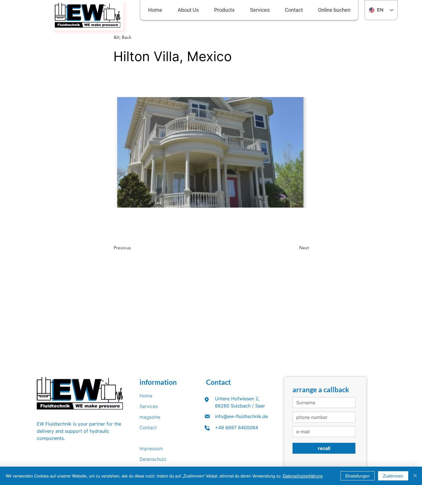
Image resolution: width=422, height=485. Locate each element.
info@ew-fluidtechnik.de (241, 416)
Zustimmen (393, 476)
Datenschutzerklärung (303, 476)
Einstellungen (357, 476)
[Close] (415, 475)
